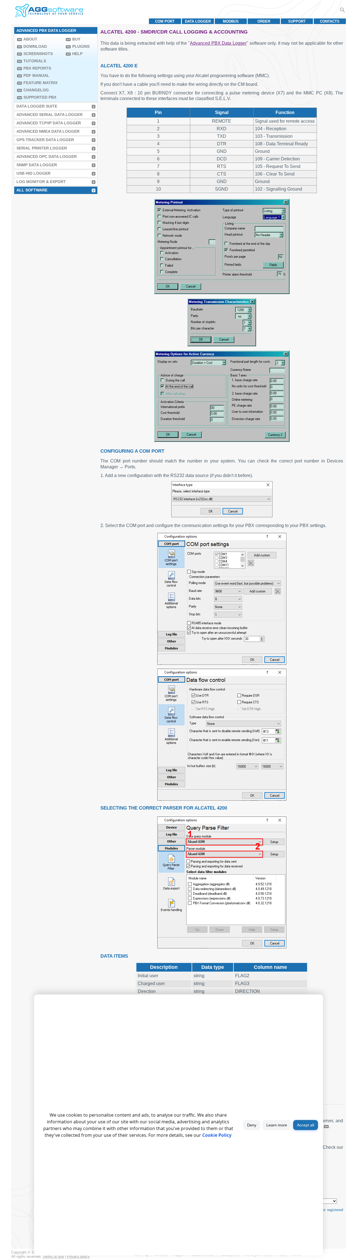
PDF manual (36, 75)
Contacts (329, 21)
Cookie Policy (216, 1135)
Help (77, 53)
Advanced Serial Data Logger (49, 114)
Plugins (81, 46)
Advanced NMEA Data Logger (47, 131)
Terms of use (53, 1256)
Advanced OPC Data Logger (46, 156)
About (30, 39)
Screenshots (38, 53)
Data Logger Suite (36, 106)
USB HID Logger (33, 173)
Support (297, 21)
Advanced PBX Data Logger (218, 43)
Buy (76, 39)
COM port (165, 21)
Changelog (36, 90)
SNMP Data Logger (36, 165)
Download (35, 46)
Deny (251, 1125)
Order (263, 21)
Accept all (305, 1125)
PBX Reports (37, 68)
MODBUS (231, 21)
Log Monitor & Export (41, 181)
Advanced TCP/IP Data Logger (48, 123)
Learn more (276, 1125)
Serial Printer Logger (41, 148)
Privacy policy (78, 1256)
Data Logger (198, 21)
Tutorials (34, 61)
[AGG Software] (49, 11)
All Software (31, 190)
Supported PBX (39, 97)
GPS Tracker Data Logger (45, 139)
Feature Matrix (40, 82)
